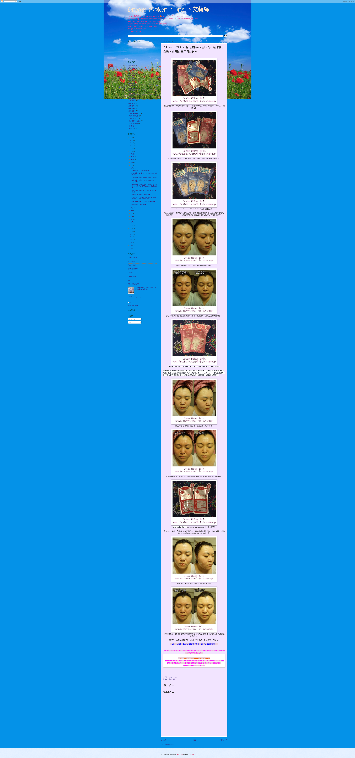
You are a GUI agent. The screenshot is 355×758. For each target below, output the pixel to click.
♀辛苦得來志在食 (133, 118)
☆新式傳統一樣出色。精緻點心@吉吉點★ (143, 201)
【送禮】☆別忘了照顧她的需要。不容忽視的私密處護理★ (145, 288)
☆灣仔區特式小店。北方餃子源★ (140, 194)
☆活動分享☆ (131, 101)
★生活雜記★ (131, 75)
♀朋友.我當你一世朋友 (134, 121)
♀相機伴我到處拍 (133, 123)
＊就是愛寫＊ (131, 65)
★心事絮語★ (131, 73)
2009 (131, 240)
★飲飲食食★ (131, 86)
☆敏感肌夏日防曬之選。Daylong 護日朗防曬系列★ (143, 191)
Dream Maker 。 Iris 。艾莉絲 (168, 10)
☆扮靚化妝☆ (131, 93)
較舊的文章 (223, 740)
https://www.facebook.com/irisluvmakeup (194, 658)
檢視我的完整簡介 (133, 305)
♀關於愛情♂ (131, 126)
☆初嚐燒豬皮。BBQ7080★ (138, 204)
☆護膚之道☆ (171, 679)
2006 (131, 248)
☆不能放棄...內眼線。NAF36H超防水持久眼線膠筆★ (144, 174)
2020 (131, 137)
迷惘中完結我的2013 (133, 269)
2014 (131, 225)
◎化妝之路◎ (131, 70)
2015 (131, 151)
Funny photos (132, 276)
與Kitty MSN (131, 261)
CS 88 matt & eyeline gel (135, 297)
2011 (131, 234)
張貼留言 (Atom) (169, 744)
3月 (132, 216)
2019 (131, 140)
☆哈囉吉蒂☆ (131, 98)
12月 (132, 154)
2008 (131, 242)
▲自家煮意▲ (131, 68)
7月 (132, 168)
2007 (131, 245)
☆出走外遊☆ (131, 91)
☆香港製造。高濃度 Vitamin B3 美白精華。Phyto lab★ (143, 181)
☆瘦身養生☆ (131, 106)
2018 (131, 143)
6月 (132, 208)
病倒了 (129, 280)
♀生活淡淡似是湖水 (133, 116)
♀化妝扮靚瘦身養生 (133, 113)
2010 (131, 237)
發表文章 (132, 319)
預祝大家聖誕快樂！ (133, 284)
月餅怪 (130, 272)
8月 (132, 165)
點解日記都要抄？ (133, 265)
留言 (131, 322)
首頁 (194, 740)
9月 (132, 162)
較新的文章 (165, 740)
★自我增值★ (131, 78)
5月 (132, 210)
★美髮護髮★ (131, 83)
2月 (132, 219)
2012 (131, 231)
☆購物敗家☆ (131, 108)
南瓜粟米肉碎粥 (133, 257)
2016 (131, 148)
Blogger (192, 754)
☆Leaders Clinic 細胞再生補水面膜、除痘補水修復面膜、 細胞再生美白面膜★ (144, 198)
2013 (131, 228)
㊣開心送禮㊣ (131, 128)
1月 (132, 222)
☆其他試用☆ (131, 96)
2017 (131, 146)
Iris (130, 303)
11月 (132, 157)
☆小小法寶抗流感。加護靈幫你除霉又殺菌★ (144, 177)
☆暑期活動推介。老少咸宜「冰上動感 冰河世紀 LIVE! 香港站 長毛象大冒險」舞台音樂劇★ (144, 186)
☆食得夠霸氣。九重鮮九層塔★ (140, 170)
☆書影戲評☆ (131, 103)
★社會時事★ (131, 81)
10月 (132, 159)
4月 (132, 213)
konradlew (180, 754)
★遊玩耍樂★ (131, 88)
